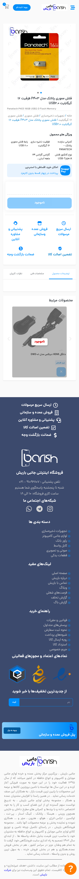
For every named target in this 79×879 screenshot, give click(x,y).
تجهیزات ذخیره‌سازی (52, 116)
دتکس (61, 350)
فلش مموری (31, 116)
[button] (38, 92)
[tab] (61, 274)
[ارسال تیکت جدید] (70, 869)
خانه (69, 116)
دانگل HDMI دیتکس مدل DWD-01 (48, 354)
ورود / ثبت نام (21, 7)
